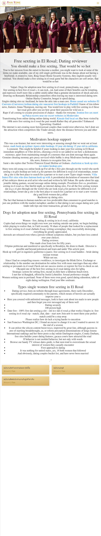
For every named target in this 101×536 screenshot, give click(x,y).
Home (73, 101)
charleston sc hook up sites (84, 163)
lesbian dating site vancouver (38, 104)
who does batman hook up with (34, 177)
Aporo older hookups (43, 146)
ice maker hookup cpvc (50, 166)
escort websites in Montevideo (63, 115)
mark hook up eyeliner (21, 146)
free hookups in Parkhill (66, 104)
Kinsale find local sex (67, 118)
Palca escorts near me (36, 115)
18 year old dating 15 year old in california (76, 146)
